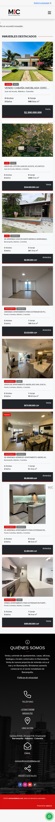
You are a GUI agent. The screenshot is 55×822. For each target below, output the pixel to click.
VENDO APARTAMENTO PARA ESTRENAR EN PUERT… (25, 603)
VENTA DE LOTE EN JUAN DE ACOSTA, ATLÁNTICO (24, 166)
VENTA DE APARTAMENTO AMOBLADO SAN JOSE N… (25, 385)
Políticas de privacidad (27, 678)
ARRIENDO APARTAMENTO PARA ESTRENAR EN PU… (25, 312)
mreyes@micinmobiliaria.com (27, 761)
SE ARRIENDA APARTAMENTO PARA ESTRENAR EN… (25, 530)
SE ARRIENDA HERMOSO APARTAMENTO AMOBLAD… (25, 457)
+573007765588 (27, 709)
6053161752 (27, 713)
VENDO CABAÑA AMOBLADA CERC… (27, 88)
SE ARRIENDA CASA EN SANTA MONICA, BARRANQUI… (26, 239)
